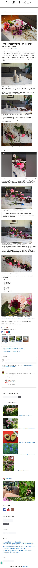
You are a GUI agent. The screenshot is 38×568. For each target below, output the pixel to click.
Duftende (26, 543)
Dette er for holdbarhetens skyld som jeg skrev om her (12, 252)
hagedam (12, 544)
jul (21, 544)
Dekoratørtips (5, 346)
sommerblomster (25, 548)
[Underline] (9, 363)
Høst (10, 346)
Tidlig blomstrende (23, 550)
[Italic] (7, 363)
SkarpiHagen (19, 2)
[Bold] (6, 363)
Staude (5, 550)
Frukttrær (31, 543)
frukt (29, 543)
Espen (9, 380)
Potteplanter (17, 548)
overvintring (32, 546)
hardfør (16, 544)
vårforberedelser (14, 552)
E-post (4, 518)
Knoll (4, 546)
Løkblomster (25, 546)
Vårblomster (6, 552)
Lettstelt (21, 546)
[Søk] (19, 397)
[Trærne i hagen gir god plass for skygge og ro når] (11, 489)
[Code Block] (15, 363)
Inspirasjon (13, 346)
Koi (5, 546)
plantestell (6, 548)
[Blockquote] (14, 363)
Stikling (8, 550)
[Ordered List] (11, 363)
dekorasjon (13, 543)
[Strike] (10, 363)
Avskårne (4, 348)
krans (7, 546)
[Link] (17, 363)
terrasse (15, 550)
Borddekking (9, 348)
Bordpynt (21, 348)
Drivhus (22, 543)
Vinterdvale (30, 550)
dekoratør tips (17, 543)
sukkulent (11, 550)
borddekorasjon (15, 348)
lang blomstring (17, 546)
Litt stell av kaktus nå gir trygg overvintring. (11, 351)
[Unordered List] (13, 363)
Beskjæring (18, 542)
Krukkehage (12, 546)
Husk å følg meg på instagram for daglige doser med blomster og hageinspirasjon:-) (18, 318)
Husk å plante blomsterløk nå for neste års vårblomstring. (14, 349)
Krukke (9, 546)
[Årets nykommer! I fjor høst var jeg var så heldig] (27, 489)
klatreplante (32, 544)
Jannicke (7, 372)
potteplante (12, 548)
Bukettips (9, 543)
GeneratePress (25, 566)
